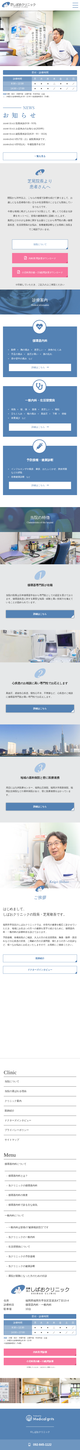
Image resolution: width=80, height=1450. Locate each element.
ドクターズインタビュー (40, 969)
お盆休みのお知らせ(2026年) (30, 128)
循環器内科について (15, 1164)
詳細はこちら (38, 367)
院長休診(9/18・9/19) (26, 123)
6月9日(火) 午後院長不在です (30, 144)
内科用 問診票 (40, 1352)
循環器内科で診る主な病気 (22, 1204)
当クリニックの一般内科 (21, 1237)
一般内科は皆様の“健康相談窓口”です (28, 1227)
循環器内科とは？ (18, 1175)
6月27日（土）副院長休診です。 (31, 139)
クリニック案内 (13, 1101)
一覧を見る (40, 156)
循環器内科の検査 (18, 1195)
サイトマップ (12, 1139)
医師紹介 (40, 958)
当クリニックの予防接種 (21, 1256)
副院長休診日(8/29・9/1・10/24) (31, 134)
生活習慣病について (19, 1246)
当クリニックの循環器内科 (22, 1185)
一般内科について (14, 1215)
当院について (40, 244)
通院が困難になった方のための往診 (27, 1275)
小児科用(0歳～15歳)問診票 (40, 1361)
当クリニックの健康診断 (21, 1266)
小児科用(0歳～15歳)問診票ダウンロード (42, 272)
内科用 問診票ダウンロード (42, 258)
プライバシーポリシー (17, 1130)
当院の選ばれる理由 (15, 1091)
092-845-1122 (42, 1444)
